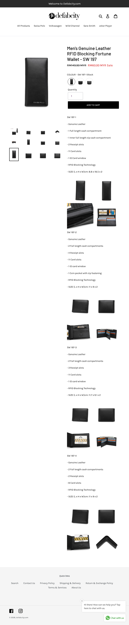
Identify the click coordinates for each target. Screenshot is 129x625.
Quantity (72, 89)
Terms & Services (57, 587)
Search (14, 583)
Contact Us (29, 583)
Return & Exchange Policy (99, 583)
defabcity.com (22, 617)
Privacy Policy (47, 583)
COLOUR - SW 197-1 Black (80, 74)
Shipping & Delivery (70, 583)
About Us (76, 587)
